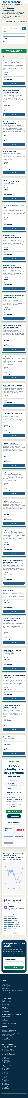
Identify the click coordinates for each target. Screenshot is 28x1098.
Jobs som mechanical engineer (12, 926)
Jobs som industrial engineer (11, 924)
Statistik (3, 1019)
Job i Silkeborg (5, 1077)
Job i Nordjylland (5, 1058)
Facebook (2, 995)
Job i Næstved (5, 1088)
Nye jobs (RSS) (5, 1011)
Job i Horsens (4, 1087)
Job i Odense (4, 1071)
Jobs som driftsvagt (9, 916)
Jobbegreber (4, 1020)
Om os (3, 1000)
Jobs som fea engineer (10, 920)
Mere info (14, 83)
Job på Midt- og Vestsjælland (8, 1054)
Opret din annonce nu (14, 811)
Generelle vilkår (5, 1004)
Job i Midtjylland (5, 1061)
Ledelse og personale (6, 1035)
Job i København (5, 1068)
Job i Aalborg (4, 1072)
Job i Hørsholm (5, 1084)
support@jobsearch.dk (7, 986)
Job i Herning (4, 1083)
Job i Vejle (4, 1079)
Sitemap (3, 1009)
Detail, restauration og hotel (8, 1028)
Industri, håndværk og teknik (15, 4)
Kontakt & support (6, 1001)
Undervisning (4, 1038)
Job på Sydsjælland (6, 1056)
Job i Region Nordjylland (7, 1050)
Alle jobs (3, 4)
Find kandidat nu (14, 816)
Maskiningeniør (5, 6)
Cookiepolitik (4, 1008)
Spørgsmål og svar (6, 1018)
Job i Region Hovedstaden (8, 1049)
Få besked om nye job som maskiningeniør (14, 50)
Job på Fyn (4, 1057)
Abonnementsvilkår (6, 1003)
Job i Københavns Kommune (8, 1046)
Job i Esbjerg (4, 1073)
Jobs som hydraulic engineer (11, 922)
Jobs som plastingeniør (10, 928)
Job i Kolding (4, 1076)
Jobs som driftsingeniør (10, 914)
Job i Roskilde (5, 1080)
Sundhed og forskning (7, 1037)
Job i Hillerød (4, 1081)
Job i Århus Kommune (6, 1047)
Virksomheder (4, 1022)
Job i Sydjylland (5, 1062)
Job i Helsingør (5, 1086)
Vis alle (15, 933)
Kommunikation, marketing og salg (10, 1033)
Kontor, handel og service (7, 1034)
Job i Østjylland (5, 1060)
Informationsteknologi (6, 1031)
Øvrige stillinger (5, 1041)
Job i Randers (4, 1075)
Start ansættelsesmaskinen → (14, 821)
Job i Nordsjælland (6, 1053)
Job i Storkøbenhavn (6, 1052)
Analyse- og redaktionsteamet (9, 1023)
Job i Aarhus (4, 1069)
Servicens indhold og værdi (8, 1005)
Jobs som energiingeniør (10, 918)
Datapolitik (4, 1007)
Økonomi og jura (5, 1039)
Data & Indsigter (5, 1016)
